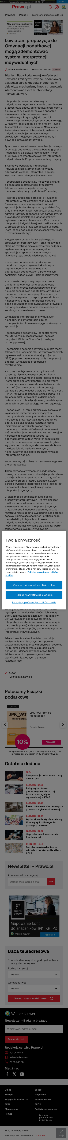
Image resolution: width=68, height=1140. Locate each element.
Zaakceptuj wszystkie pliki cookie (34, 585)
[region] (34, 570)
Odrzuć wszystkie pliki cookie (34, 595)
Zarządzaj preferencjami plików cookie (34, 602)
